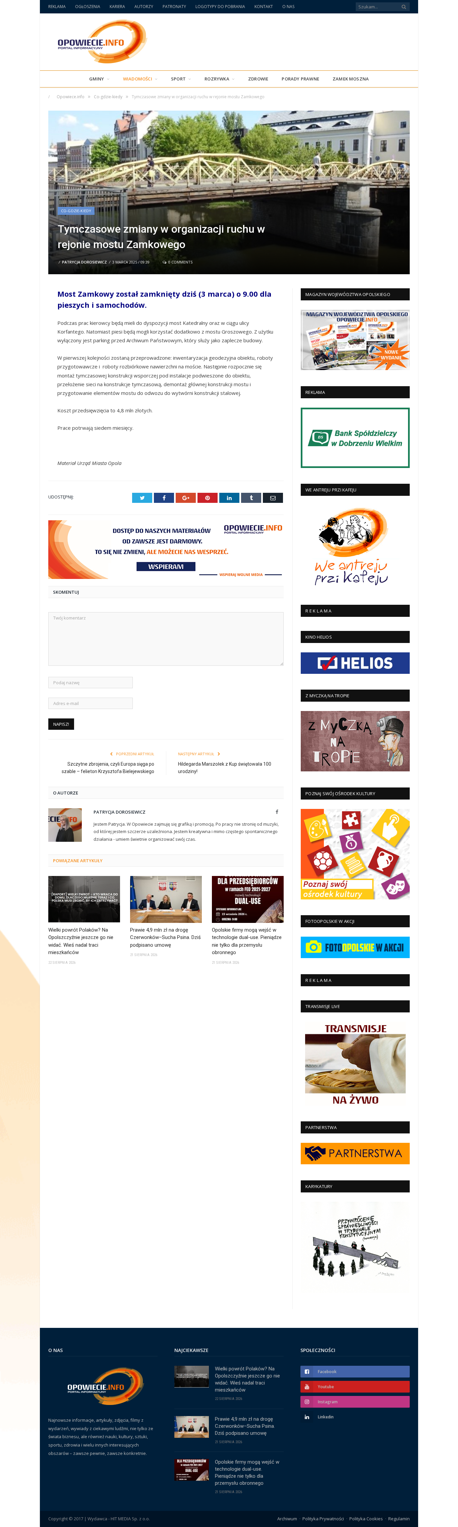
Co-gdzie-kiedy (76, 210)
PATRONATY (174, 6)
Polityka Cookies (366, 1519)
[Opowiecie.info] (99, 40)
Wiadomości (137, 79)
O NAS (288, 6)
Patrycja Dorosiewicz (84, 262)
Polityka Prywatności (323, 1519)
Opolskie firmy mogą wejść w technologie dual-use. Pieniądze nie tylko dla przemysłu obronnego (247, 941)
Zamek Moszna (351, 79)
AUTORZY (143, 6)
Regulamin (399, 1519)
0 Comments (179, 262)
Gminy (96, 79)
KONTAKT (263, 6)
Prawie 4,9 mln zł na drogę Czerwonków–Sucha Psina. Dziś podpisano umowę (165, 937)
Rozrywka (217, 79)
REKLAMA (57, 6)
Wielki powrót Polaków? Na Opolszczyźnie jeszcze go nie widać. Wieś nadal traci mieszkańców (80, 941)
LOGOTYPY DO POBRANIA (220, 6)
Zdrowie (258, 79)
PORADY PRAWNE (300, 79)
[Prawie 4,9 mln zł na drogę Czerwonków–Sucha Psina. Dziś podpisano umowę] (166, 899)
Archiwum (287, 1519)
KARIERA (117, 6)
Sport (178, 79)
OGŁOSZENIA (87, 6)
